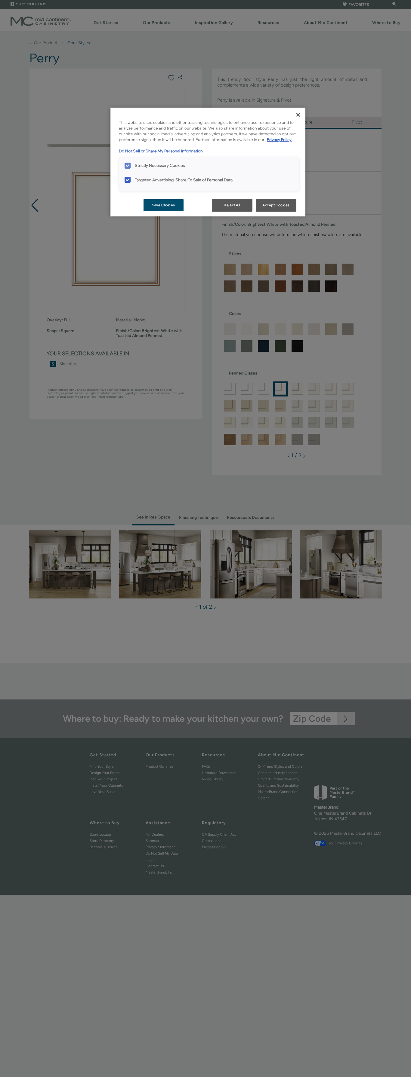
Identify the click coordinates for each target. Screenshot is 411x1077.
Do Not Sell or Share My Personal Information (161, 150)
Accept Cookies (276, 205)
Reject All (232, 205)
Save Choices (163, 205)
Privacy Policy (279, 139)
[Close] (298, 114)
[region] (207, 162)
